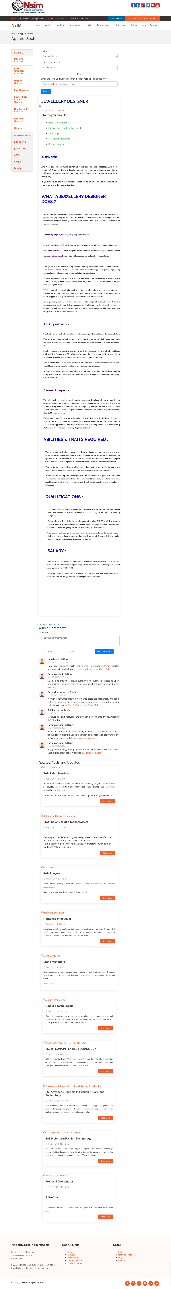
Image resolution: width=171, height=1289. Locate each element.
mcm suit (51, 687)
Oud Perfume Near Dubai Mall (83, 705)
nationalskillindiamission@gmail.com (29, 18)
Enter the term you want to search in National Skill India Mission (74, 78)
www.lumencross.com (87, 738)
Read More (107, 801)
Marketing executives (59, 138)
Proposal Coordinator (59, 1181)
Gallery (134, 25)
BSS (120, 1252)
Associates (75, 25)
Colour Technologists (59, 1005)
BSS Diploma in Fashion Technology (68, 1138)
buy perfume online (91, 752)
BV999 (50, 720)
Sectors (60, 25)
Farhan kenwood (56, 692)
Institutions (121, 25)
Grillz (108, 669)
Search (45, 91)
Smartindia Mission (126, 1254)
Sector (45, 51)
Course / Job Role (50, 62)
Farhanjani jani (55, 674)
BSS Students (116, 18)
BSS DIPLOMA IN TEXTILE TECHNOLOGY (70, 1048)
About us (71, 1254)
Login (143, 25)
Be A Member (103, 25)
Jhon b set (53, 659)
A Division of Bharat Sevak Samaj (142, 18)
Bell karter (53, 710)
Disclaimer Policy (74, 1263)
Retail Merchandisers (58, 122)
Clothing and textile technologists (65, 128)
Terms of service (74, 1260)
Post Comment (104, 651)
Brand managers (56, 144)
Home (37, 25)
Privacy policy (73, 1257)
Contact (154, 25)
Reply (66, 659)
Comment (43, 632)
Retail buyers (54, 133)
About (47, 25)
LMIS (89, 25)
